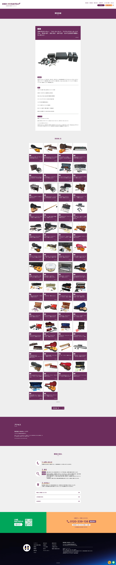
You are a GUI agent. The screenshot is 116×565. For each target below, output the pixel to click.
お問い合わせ (109, 5)
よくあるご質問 (45, 546)
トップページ (35, 543)
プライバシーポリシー (46, 550)
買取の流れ (35, 550)
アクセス (101, 5)
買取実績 (35, 548)
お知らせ (44, 548)
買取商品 (35, 546)
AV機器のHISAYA (54, 546)
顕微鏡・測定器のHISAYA (56, 548)
